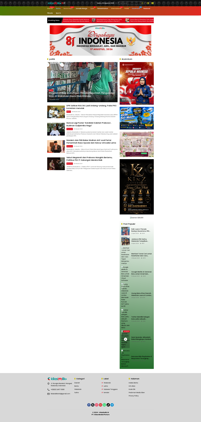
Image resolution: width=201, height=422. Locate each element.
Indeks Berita (133, 383)
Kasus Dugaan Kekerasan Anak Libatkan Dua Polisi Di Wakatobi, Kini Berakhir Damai (143, 20)
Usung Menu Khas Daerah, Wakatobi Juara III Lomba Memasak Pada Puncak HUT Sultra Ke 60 (141, 294)
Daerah (77, 383)
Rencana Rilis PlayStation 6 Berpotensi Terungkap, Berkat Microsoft (141, 358)
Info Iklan (132, 386)
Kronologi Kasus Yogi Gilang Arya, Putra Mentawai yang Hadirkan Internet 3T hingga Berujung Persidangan (75, 20)
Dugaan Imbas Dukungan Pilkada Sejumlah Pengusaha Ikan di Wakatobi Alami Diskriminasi (82, 94)
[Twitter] (92, 405)
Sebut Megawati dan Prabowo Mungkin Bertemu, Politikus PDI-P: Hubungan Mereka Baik (89, 158)
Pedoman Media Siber (137, 392)
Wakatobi (77, 389)
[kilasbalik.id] (56, 3)
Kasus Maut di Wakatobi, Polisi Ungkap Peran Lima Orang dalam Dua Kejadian (109, 20)
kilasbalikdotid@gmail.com (60, 394)
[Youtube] (100, 405)
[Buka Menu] (152, 3)
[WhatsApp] (104, 405)
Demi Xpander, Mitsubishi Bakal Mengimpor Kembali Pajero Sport (141, 338)
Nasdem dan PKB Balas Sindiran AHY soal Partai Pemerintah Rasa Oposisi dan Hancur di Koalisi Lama (91, 141)
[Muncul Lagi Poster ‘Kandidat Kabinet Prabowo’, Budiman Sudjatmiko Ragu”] (56, 129)
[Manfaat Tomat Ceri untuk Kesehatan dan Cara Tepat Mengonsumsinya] (125, 256)
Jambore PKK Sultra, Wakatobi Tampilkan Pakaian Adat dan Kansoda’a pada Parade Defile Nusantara (140, 240)
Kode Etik (132, 389)
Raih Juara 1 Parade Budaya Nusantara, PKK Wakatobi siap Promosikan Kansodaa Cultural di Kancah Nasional (141, 230)
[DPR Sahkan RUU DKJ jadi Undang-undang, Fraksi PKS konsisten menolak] (56, 112)
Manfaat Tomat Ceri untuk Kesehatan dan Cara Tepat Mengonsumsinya (141, 255)
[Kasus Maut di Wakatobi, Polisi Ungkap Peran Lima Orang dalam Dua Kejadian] (94, 20)
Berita (51, 90)
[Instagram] (96, 405)
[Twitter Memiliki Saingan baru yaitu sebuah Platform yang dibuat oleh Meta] (125, 319)
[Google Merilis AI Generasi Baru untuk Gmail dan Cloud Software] (125, 274)
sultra (106, 386)
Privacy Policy (134, 396)
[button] (142, 3)
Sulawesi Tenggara (110, 389)
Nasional (69, 129)
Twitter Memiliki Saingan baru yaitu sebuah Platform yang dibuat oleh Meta (141, 318)
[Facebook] (89, 405)
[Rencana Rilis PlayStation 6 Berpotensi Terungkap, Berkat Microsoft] (125, 358)
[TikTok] (108, 405)
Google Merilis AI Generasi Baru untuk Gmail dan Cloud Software (141, 273)
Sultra (76, 392)
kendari (106, 392)
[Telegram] (112, 405)
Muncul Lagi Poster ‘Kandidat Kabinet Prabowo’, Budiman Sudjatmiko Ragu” (88, 124)
